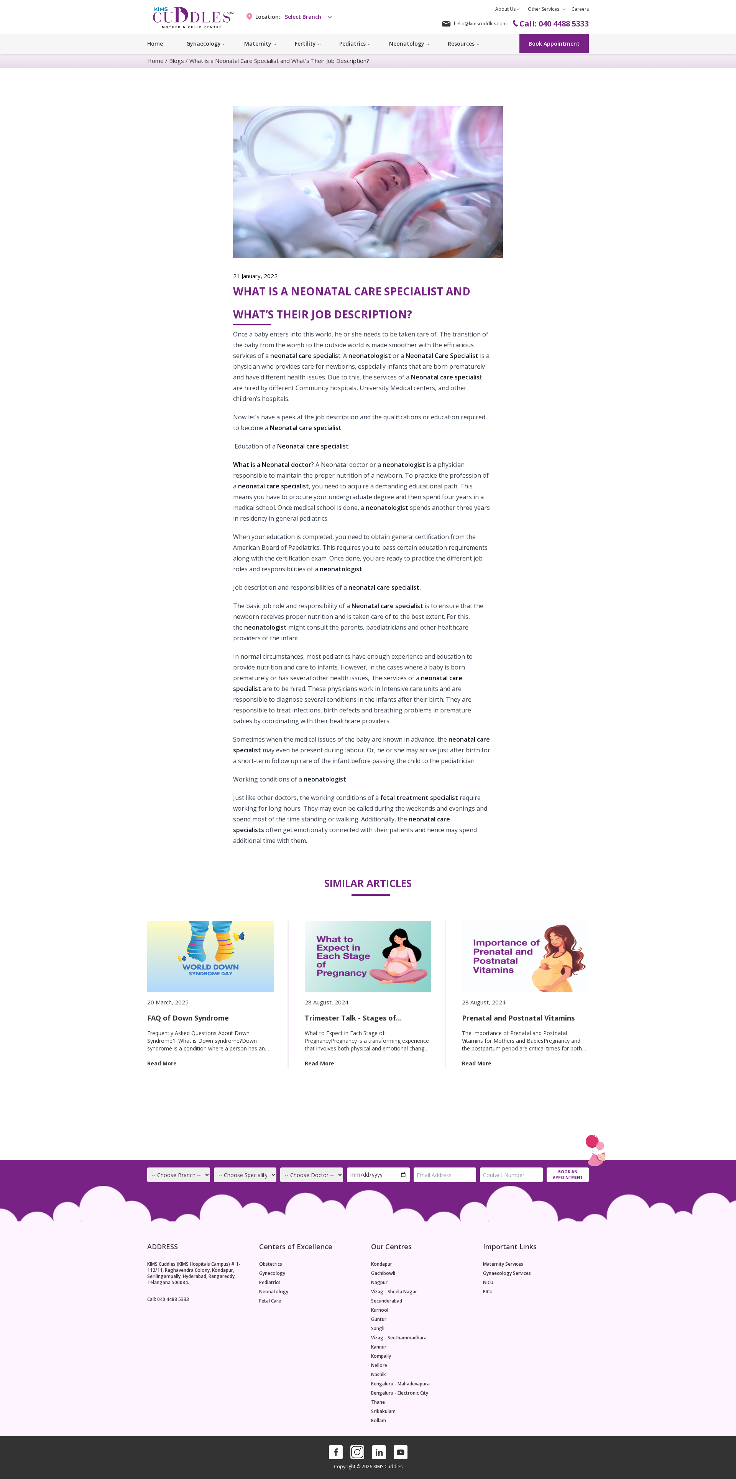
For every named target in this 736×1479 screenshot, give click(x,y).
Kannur (378, 1347)
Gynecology (272, 1273)
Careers (580, 9)
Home (155, 43)
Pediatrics (270, 1282)
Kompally (381, 1356)
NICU (488, 1282)
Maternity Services (503, 1264)
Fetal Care (270, 1301)
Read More (162, 1063)
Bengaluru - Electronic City (399, 1393)
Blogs (176, 60)
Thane (378, 1402)
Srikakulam (383, 1411)
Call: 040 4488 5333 (168, 1299)
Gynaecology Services (507, 1273)
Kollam (378, 1421)
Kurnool (379, 1310)
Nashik (378, 1375)
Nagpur (379, 1282)
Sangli (377, 1329)
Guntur (378, 1319)
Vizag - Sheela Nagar (394, 1292)
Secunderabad (386, 1301)
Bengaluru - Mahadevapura (400, 1384)
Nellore (379, 1365)
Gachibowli (383, 1273)
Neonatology (273, 1292)
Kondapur (381, 1264)
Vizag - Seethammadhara (399, 1338)
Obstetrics (270, 1264)
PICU (488, 1292)
